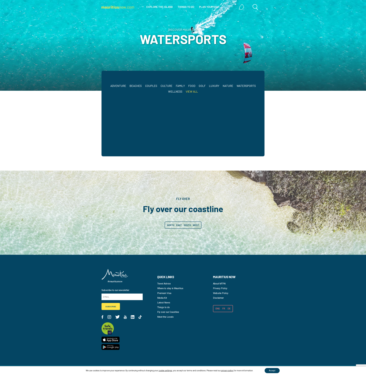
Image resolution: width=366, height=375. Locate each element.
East (179, 225)
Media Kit (162, 298)
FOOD (191, 85)
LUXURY (214, 85)
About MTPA (219, 283)
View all (192, 91)
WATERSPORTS (246, 85)
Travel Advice (164, 283)
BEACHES (136, 85)
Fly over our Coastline (168, 312)
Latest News (163, 302)
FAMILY (180, 85)
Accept (272, 370)
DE (229, 308)
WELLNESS (175, 91)
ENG (217, 308)
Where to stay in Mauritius (170, 288)
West (196, 225)
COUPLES (151, 85)
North (170, 225)
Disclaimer (218, 298)
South (187, 225)
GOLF (202, 85)
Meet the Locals (165, 317)
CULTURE (166, 85)
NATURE (228, 85)
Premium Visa (164, 293)
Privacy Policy (220, 288)
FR (223, 308)
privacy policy (227, 370)
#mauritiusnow (115, 281)
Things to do (163, 307)
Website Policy (220, 293)
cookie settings (165, 370)
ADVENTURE (118, 85)
